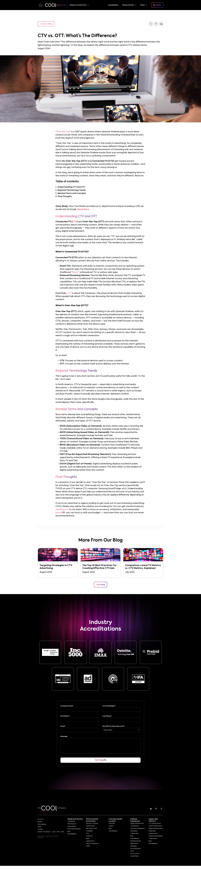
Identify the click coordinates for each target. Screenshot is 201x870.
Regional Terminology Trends (72, 190)
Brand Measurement (74, 829)
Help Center (134, 843)
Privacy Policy (134, 853)
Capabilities (113, 5)
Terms (132, 851)
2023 (58, 832)
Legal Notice (90, 841)
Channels (112, 823)
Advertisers (133, 831)
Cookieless (89, 831)
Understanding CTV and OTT (71, 187)
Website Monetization (156, 828)
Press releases (42, 824)
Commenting (134, 826)
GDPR (88, 846)
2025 (62, 832)
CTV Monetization (155, 823)
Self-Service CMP (91, 828)
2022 (53, 832)
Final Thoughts (65, 196)
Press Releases (72, 834)
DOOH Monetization (155, 826)
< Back (46, 24)
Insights (111, 826)
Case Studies (134, 833)
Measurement (128, 5)
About (40, 826)
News (142, 5)
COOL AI (40, 819)
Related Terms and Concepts (72, 193)
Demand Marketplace (156, 836)
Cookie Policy (134, 856)
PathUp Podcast (135, 841)
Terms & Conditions (92, 843)
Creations (89, 836)
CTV (87, 833)
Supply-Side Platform (137, 823)
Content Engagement (137, 828)
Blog (69, 831)
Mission (40, 821)
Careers (40, 829)
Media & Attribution (78, 5)
